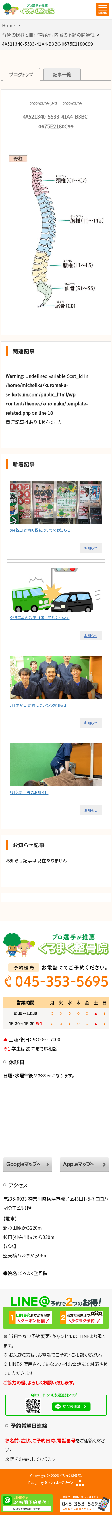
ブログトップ (21, 74)
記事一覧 (62, 74)
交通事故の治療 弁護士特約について (39, 617)
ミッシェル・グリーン (59, 1482)
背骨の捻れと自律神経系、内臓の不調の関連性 (48, 34)
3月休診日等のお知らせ (29, 792)
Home (8, 25)
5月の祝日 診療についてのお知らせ (38, 705)
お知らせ (90, 547)
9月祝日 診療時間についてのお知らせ (40, 530)
